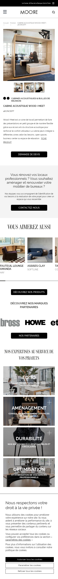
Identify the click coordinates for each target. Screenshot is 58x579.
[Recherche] (53, 12)
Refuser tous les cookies (30, 571)
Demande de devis (29, 154)
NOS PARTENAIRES (29, 335)
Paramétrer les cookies (29, 565)
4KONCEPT (8, 111)
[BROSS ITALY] (10, 322)
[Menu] (5, 12)
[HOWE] (35, 322)
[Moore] (29, 12)
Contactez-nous (29, 207)
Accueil (6, 23)
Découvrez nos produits (29, 292)
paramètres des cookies (18, 540)
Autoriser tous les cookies (29, 559)
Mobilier (13, 23)
